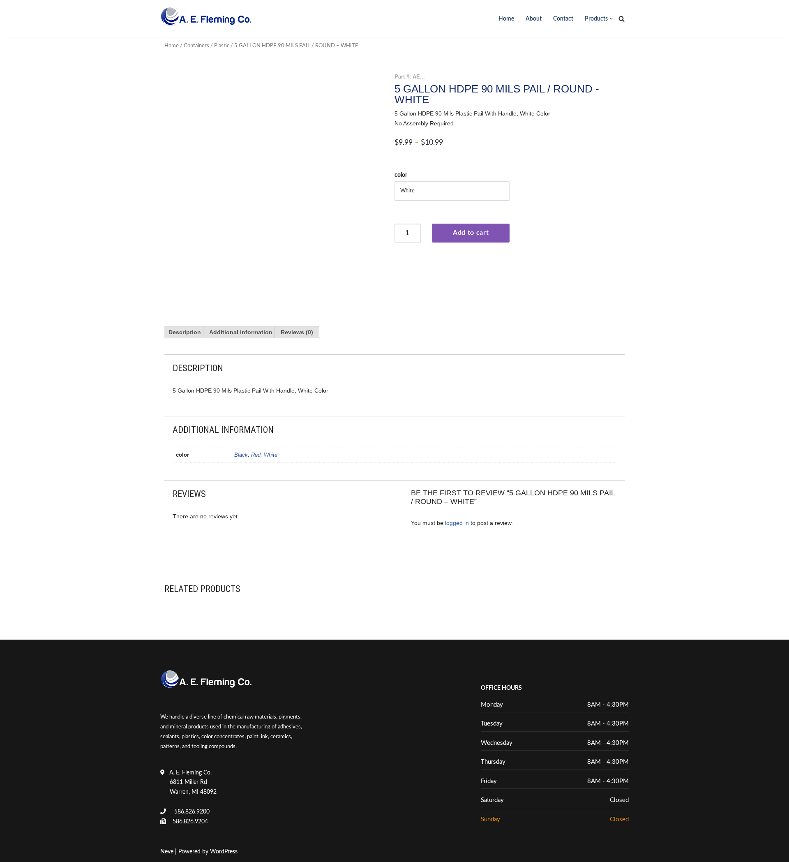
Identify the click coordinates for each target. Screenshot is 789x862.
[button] (611, 18)
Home (506, 19)
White (270, 455)
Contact (563, 19)
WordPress (224, 852)
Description (184, 332)
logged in (457, 523)
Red (256, 455)
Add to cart (471, 232)
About (534, 19)
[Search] (621, 19)
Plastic (221, 46)
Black (241, 455)
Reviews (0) (297, 332)
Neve (166, 852)
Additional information (240, 332)
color (400, 175)
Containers (196, 46)
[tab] (184, 332)
